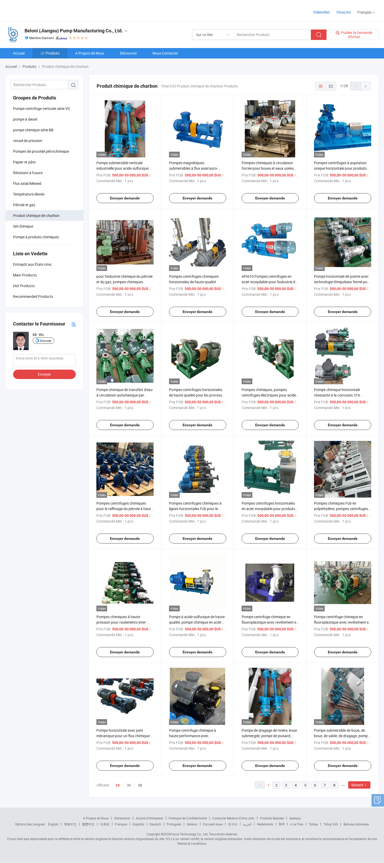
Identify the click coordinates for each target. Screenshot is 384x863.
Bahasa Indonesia (356, 824)
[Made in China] (38, 10)
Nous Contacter (165, 53)
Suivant (357, 784)
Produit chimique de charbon (36, 215)
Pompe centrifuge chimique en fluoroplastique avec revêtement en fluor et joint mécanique (270, 622)
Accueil (19, 53)
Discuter (45, 341)
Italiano (192, 824)
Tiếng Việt (330, 824)
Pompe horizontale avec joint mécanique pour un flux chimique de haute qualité (123, 736)
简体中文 (70, 824)
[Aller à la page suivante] (366, 86)
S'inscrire (343, 12)
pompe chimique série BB (33, 129)
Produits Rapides (272, 818)
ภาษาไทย (296, 824)
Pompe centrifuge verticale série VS (41, 108)
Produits (53, 53)
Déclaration (122, 818)
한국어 (232, 824)
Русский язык (213, 824)
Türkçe (313, 824)
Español (138, 824)
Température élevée (28, 194)
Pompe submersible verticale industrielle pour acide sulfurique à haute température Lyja (124, 168)
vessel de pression (27, 140)
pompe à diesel (25, 119)
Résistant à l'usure (28, 172)
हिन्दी (281, 824)
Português (174, 824)
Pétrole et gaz (24, 204)
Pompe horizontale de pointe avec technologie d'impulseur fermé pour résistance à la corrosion (342, 282)
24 (117, 785)
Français (121, 824)
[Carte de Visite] (74, 324)
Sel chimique (23, 226)
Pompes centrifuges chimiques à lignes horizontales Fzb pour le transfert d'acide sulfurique (195, 509)
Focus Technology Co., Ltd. (189, 834)
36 (129, 785)
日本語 (104, 824)
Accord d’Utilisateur (149, 818)
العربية (247, 824)
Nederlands (265, 824)
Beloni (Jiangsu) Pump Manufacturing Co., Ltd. (74, 30)
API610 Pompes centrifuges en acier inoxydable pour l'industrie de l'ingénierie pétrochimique (269, 282)
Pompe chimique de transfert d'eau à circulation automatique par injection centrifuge (124, 395)
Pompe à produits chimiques (36, 236)
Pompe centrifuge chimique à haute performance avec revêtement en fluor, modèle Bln (194, 736)
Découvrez (128, 53)
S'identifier (321, 12)
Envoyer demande (125, 198)
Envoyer (44, 374)
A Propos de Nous (89, 53)
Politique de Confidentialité (188, 818)
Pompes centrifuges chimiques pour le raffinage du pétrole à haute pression (124, 509)
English (53, 824)
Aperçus (295, 818)
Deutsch (155, 824)
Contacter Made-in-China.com (233, 818)
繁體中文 (88, 824)
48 (140, 785)
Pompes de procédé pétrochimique (41, 151)
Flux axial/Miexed (27, 183)
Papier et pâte (24, 161)
